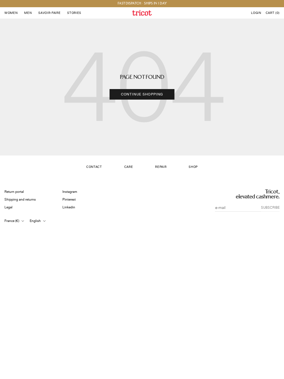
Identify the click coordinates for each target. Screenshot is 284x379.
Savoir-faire (49, 13)
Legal (8, 207)
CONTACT (94, 167)
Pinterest (69, 200)
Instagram (69, 192)
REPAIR (160, 167)
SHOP (193, 167)
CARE (128, 167)
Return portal (14, 192)
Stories (74, 13)
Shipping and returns (20, 200)
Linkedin (68, 207)
